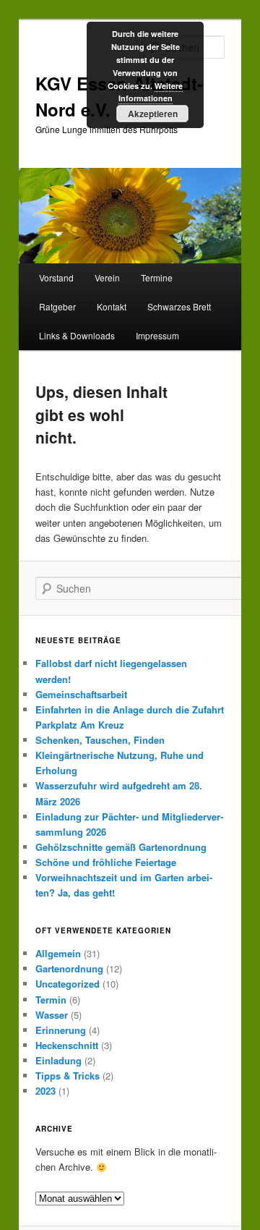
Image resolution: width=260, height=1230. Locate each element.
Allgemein (58, 953)
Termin (50, 999)
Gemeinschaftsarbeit (81, 694)
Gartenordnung (69, 968)
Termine (157, 277)
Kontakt (111, 306)
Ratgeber (57, 306)
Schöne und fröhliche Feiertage (105, 862)
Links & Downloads (77, 335)
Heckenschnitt (66, 1045)
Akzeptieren (153, 113)
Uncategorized (67, 984)
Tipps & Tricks (67, 1075)
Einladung (58, 1060)
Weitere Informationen (150, 92)
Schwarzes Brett (179, 306)
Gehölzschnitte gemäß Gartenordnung (121, 847)
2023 (45, 1091)
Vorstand (56, 277)
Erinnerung (60, 1030)
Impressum (157, 335)
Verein (107, 277)
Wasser (51, 1015)
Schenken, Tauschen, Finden (100, 740)
